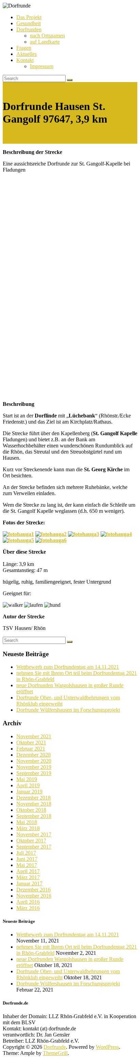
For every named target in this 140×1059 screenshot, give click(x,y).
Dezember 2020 (33, 755)
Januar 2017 (29, 883)
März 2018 (28, 828)
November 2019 (33, 767)
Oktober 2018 (31, 810)
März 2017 (28, 877)
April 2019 (28, 785)
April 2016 (28, 902)
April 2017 (28, 871)
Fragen (23, 48)
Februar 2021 (30, 749)
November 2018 (33, 804)
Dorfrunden (28, 29)
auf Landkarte (45, 42)
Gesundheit (28, 23)
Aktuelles (26, 54)
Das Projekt (28, 17)
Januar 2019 (29, 791)
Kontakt (25, 60)
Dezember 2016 (33, 889)
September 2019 (33, 773)
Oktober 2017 (31, 840)
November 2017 (33, 834)
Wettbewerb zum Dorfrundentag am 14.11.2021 (67, 667)
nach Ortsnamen (47, 35)
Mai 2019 (26, 779)
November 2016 (33, 896)
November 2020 (33, 761)
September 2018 (33, 816)
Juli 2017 (26, 853)
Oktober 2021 (31, 742)
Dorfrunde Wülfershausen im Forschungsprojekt (68, 710)
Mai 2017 (26, 865)
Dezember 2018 (33, 798)
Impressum (41, 66)
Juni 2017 (26, 859)
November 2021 (33, 736)
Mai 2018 (26, 822)
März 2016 (28, 908)
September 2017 (33, 847)
